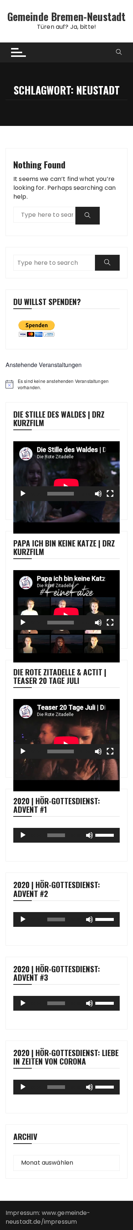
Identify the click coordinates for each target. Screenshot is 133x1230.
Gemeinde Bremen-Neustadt (66, 16)
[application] (66, 471)
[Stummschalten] (98, 493)
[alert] (66, 384)
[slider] (105, 834)
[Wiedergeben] (23, 493)
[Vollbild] (110, 493)
